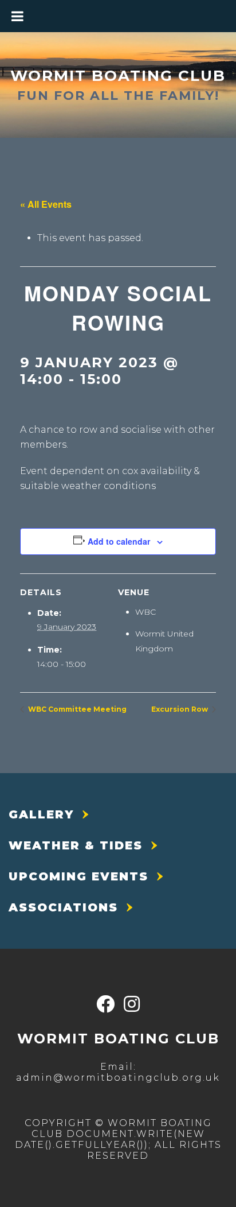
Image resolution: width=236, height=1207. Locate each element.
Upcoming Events (78, 876)
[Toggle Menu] (17, 16)
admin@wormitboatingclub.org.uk (118, 1077)
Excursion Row (180, 709)
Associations (63, 907)
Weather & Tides (76, 845)
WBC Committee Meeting (76, 709)
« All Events (46, 204)
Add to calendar (119, 541)
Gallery (41, 814)
